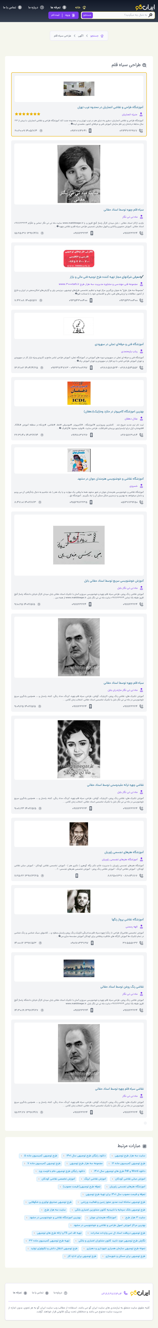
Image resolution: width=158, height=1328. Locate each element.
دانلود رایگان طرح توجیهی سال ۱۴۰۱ (84, 1156)
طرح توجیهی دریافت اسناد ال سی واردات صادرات (116, 1233)
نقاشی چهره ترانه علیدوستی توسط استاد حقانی (115, 785)
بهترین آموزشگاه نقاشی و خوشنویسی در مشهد (53, 1218)
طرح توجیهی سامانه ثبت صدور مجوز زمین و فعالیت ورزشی (111, 1202)
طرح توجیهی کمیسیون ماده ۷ (42, 1164)
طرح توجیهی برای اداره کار (80, 1256)
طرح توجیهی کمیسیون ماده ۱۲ (127, 1164)
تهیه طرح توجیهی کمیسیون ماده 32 (47, 1241)
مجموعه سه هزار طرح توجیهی (85, 1164)
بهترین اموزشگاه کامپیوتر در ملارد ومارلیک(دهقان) (114, 411)
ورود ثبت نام (60, 15)
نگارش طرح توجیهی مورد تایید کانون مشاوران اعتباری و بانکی (110, 1241)
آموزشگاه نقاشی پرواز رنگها (128, 919)
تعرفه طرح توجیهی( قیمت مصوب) (80, 1187)
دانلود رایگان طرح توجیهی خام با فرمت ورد (60, 1171)
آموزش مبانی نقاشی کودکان (128, 1179)
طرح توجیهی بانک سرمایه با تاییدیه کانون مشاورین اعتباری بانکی (108, 1210)
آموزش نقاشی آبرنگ (93, 1179)
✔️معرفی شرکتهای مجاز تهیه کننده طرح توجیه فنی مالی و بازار (107, 277)
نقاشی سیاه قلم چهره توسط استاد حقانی (119, 1089)
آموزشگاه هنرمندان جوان (101, 1218)
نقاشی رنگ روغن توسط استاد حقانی (122, 987)
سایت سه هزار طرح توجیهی (128, 1156)
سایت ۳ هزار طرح (133, 1218)
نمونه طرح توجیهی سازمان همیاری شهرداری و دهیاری (114, 1249)
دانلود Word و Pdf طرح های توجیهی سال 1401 (118, 1171)
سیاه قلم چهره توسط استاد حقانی (124, 210)
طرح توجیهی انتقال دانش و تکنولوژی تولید (52, 1249)
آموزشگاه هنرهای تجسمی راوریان (124, 852)
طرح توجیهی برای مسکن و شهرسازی (124, 1256)
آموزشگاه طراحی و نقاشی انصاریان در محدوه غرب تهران (110, 107)
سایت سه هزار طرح (53, 1210)
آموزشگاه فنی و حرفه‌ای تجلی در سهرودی (119, 344)
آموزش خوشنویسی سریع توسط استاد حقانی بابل (114, 581)
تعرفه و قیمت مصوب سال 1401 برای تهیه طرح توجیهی (114, 1194)
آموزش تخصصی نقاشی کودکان (57, 1179)
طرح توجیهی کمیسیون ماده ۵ (39, 1156)
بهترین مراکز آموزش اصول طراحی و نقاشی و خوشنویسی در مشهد (108, 1225)
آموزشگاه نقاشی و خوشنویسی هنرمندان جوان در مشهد (110, 479)
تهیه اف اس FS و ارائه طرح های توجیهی (58, 1233)
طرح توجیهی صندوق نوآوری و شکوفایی (49, 1202)
